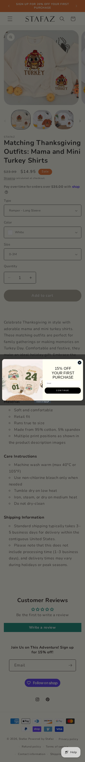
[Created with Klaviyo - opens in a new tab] (42, 401)
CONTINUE (62, 391)
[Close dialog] (79, 362)
